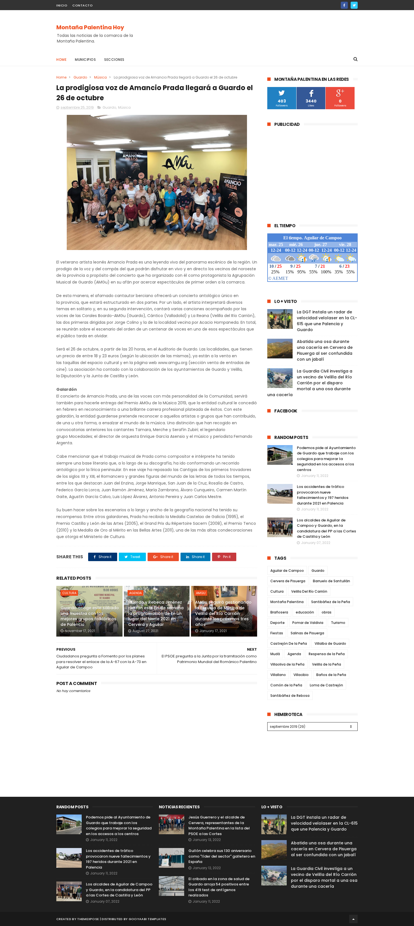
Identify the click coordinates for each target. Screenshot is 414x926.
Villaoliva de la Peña (287, 664)
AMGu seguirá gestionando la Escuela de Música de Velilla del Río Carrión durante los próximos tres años (223, 613)
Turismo (338, 622)
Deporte (277, 622)
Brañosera (279, 612)
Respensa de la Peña (327, 653)
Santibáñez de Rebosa (290, 695)
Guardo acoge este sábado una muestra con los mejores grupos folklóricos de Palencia (90, 616)
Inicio (61, 5)
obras (326, 612)
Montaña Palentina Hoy (90, 27)
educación (305, 612)
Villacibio (301, 674)
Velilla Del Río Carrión (309, 591)
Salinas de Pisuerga (307, 633)
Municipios (85, 59)
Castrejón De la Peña (288, 643)
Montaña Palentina (287, 601)
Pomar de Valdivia (307, 622)
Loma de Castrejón (326, 685)
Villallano (278, 674)
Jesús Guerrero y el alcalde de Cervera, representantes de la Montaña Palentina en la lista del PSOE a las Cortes (219, 825)
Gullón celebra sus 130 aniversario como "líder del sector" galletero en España (221, 856)
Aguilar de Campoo (287, 570)
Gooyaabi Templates (147, 919)
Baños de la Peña (331, 674)
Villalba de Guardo (330, 643)
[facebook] (344, 5)
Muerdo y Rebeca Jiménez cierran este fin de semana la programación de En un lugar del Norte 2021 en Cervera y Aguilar (156, 613)
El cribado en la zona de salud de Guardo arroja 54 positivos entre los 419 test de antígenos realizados (219, 887)
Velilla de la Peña (326, 664)
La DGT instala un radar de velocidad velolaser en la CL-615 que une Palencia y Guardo (327, 321)
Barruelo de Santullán (331, 581)
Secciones (114, 59)
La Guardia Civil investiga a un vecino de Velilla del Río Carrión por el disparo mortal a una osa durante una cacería (309, 383)
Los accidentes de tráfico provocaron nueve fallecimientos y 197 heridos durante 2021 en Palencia (322, 495)
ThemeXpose (88, 919)
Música (100, 77)
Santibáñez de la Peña (330, 601)
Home (61, 59)
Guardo (80, 77)
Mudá (275, 653)
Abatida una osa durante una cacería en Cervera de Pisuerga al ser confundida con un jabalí (325, 350)
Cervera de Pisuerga (287, 581)
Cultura (69, 593)
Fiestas (276, 633)
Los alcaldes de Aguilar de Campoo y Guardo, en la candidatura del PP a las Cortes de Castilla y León (326, 528)
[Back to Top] (353, 919)
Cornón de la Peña (286, 685)
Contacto (82, 5)
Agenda (135, 593)
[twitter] (354, 5)
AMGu (201, 593)
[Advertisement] (255, 31)
